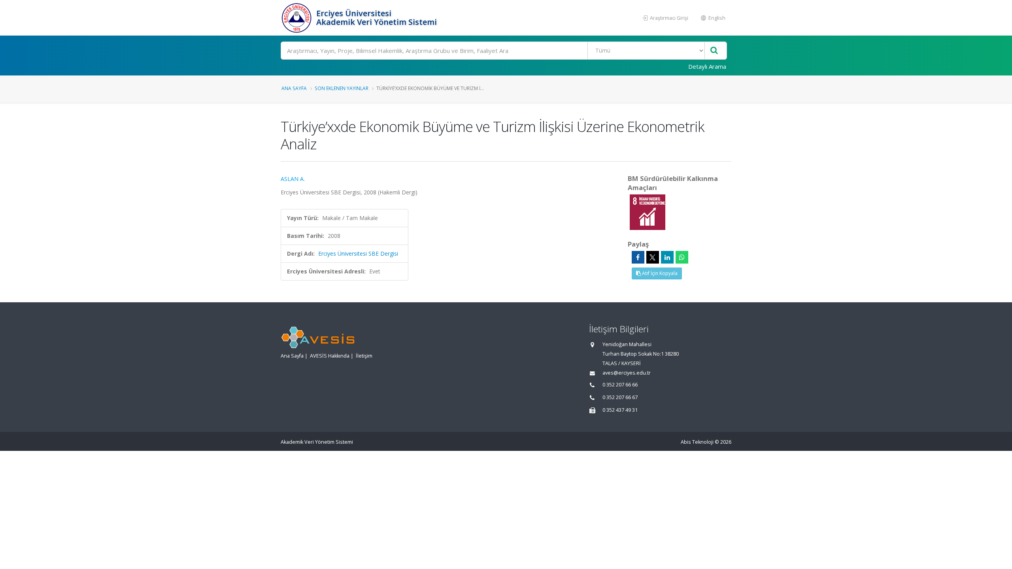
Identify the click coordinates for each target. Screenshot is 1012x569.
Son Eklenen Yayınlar (341, 88)
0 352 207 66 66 (620, 384)
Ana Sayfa (294, 88)
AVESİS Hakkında (329, 355)
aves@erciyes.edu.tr (626, 372)
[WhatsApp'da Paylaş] (682, 257)
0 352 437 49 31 (620, 410)
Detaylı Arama (707, 66)
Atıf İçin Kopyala (659, 273)
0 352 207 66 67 (620, 397)
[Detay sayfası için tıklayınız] (647, 211)
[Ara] (714, 51)
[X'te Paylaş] (652, 257)
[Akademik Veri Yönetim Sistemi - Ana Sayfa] (297, 18)
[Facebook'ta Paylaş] (638, 257)
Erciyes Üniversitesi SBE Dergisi (358, 253)
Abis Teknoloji (697, 442)
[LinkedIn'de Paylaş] (667, 257)
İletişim (364, 355)
